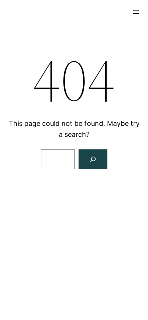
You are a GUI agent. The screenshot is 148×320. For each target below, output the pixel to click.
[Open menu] (135, 12)
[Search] (93, 159)
